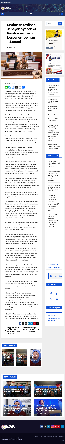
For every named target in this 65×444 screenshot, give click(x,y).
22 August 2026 (10, 394)
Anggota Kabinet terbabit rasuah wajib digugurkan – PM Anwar (13, 330)
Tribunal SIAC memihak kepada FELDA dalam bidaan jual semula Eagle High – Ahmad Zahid (53, 104)
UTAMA (37, 437)
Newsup (25, 438)
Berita (6, 387)
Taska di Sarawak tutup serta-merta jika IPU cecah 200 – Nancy (15, 410)
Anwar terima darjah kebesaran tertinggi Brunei (54, 146)
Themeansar (4, 439)
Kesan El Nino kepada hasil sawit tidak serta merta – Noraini (15, 391)
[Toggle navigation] (31, 14)
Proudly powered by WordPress (9, 438)
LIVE (63, 440)
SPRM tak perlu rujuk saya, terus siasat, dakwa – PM (29, 329)
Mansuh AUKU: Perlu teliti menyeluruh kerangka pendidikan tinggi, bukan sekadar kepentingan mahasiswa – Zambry (53, 132)
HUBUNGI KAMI (48, 437)
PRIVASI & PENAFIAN (58, 437)
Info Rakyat (21, 387)
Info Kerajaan (13, 387)
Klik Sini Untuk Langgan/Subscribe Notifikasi (54, 318)
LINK (41, 437)
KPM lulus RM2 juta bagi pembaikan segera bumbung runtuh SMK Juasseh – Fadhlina (53, 220)
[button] (59, 14)
